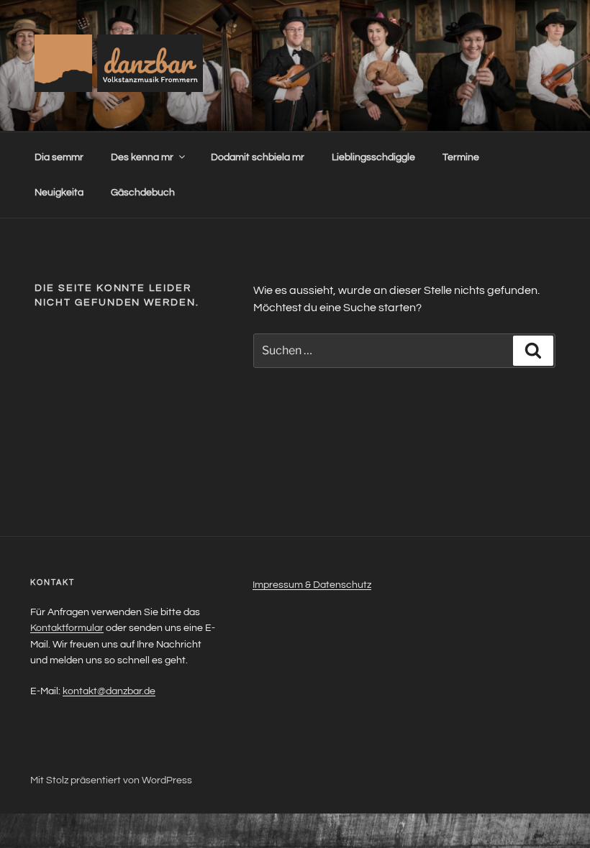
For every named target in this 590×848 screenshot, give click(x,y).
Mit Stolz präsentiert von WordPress (111, 780)
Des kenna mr (142, 157)
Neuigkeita (59, 193)
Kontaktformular (67, 628)
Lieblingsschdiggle (373, 157)
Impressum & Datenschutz (312, 585)
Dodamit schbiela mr (257, 157)
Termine (460, 157)
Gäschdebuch (143, 193)
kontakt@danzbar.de (109, 691)
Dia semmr (59, 157)
